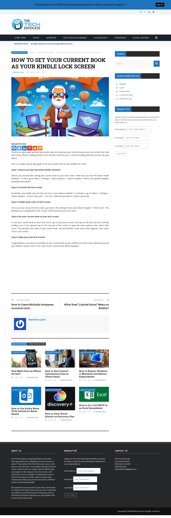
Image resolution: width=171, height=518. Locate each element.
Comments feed (126, 95)
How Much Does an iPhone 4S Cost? (26, 372)
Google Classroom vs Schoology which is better (52, 43)
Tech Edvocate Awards (75, 37)
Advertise (51, 37)
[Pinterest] (29, 148)
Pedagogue (120, 37)
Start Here (20, 37)
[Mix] (40, 148)
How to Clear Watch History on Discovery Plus (59, 415)
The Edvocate (100, 37)
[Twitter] (19, 148)
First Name (119, 138)
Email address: (121, 129)
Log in (122, 87)
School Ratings (141, 37)
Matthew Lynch (18, 72)
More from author (37, 344)
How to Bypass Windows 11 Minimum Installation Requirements (93, 374)
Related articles (19, 344)
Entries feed (124, 91)
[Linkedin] (24, 148)
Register (123, 84)
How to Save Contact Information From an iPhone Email (57, 374)
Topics (36, 37)
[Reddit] (34, 148)
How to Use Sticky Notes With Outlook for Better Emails (25, 411)
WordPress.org (126, 98)
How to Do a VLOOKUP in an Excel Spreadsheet (93, 406)
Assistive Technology (19, 52)
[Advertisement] (60, 269)
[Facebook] (14, 148)
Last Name (119, 146)
